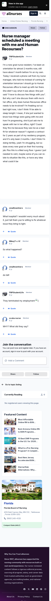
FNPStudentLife (16, 56)
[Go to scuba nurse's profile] (4, 319)
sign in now (15, 351)
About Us (10, 597)
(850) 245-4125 (14, 518)
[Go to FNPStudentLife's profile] (4, 57)
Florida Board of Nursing (15, 508)
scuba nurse (15, 318)
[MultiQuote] (3, 231)
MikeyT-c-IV (14, 241)
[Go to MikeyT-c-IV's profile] (4, 242)
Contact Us (37, 597)
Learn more (5, 5)
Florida (8, 503)
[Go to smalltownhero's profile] (4, 209)
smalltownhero (16, 208)
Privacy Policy (24, 597)
